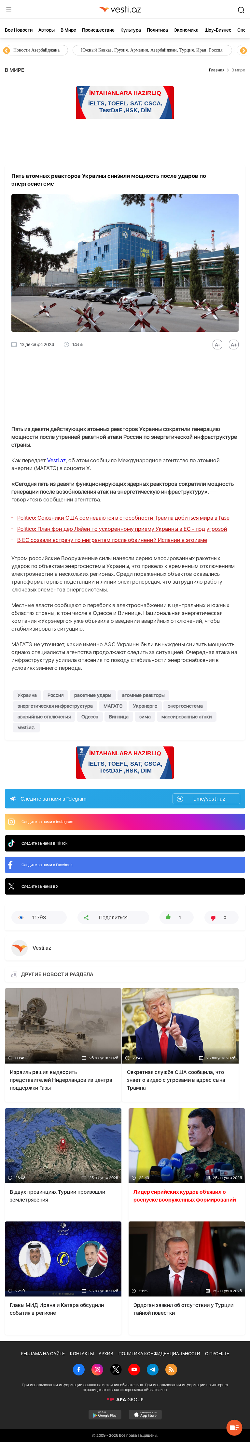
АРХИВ (106, 1353)
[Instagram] (97, 1370)
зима (145, 717)
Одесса (89, 717)
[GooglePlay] (105, 1414)
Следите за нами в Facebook (47, 865)
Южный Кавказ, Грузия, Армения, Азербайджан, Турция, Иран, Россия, (152, 50)
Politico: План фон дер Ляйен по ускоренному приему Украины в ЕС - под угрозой (122, 529)
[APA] (125, 1399)
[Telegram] (153, 1370)
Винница (119, 717)
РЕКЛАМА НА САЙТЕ (43, 1353)
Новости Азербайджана (36, 50)
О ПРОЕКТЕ (217, 1353)
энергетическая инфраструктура (55, 706)
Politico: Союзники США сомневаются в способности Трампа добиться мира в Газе (123, 517)
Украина (27, 695)
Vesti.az (56, 460)
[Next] (243, 51)
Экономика (186, 30)
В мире (68, 30)
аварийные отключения (44, 717)
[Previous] (6, 51)
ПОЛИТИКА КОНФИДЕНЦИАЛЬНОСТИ (159, 1353)
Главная (216, 70)
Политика (157, 30)
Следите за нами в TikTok (44, 843)
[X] (116, 1370)
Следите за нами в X (40, 886)
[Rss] (171, 1370)
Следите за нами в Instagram (47, 822)
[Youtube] (134, 1370)
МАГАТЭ (113, 706)
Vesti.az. (26, 727)
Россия (55, 695)
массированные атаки (186, 717)
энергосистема (185, 706)
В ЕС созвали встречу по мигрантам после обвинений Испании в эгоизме (112, 540)
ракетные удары (92, 695)
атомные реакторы (143, 695)
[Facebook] (79, 1370)
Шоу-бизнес (217, 30)
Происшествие (98, 30)
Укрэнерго (145, 706)
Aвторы (46, 30)
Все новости (19, 30)
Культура (130, 30)
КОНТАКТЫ (82, 1353)
